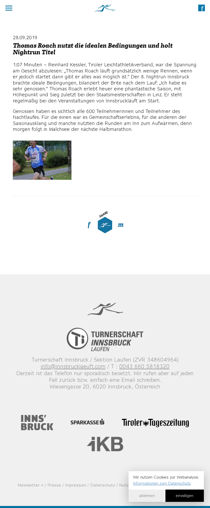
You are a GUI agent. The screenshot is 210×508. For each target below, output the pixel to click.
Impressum (75, 485)
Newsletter (29, 485)
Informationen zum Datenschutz (162, 483)
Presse (54, 485)
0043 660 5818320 (144, 366)
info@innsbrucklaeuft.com (73, 366)
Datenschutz (102, 485)
